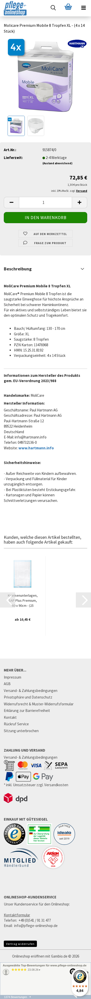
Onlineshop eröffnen (28, 956)
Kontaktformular (17, 915)
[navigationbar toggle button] (83, 7)
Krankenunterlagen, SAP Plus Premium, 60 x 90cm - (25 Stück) (23, 600)
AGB (7, 683)
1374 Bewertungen (15, 996)
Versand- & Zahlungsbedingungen (30, 690)
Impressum (12, 677)
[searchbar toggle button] (53, 7)
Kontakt (10, 717)
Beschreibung (18, 269)
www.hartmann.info (36, 448)
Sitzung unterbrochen (21, 730)
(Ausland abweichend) (57, 163)
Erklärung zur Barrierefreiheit (27, 710)
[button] (11, 202)
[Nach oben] (77, 996)
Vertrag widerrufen (20, 944)
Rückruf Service (16, 724)
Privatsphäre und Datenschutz (28, 697)
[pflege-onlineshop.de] (13, 8)
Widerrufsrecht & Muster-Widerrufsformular (39, 704)
